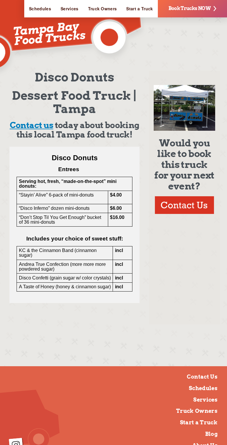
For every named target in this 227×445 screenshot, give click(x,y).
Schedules (40, 9)
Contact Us (202, 377)
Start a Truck (139, 9)
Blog (211, 434)
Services (70, 9)
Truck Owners (102, 9)
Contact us (31, 125)
